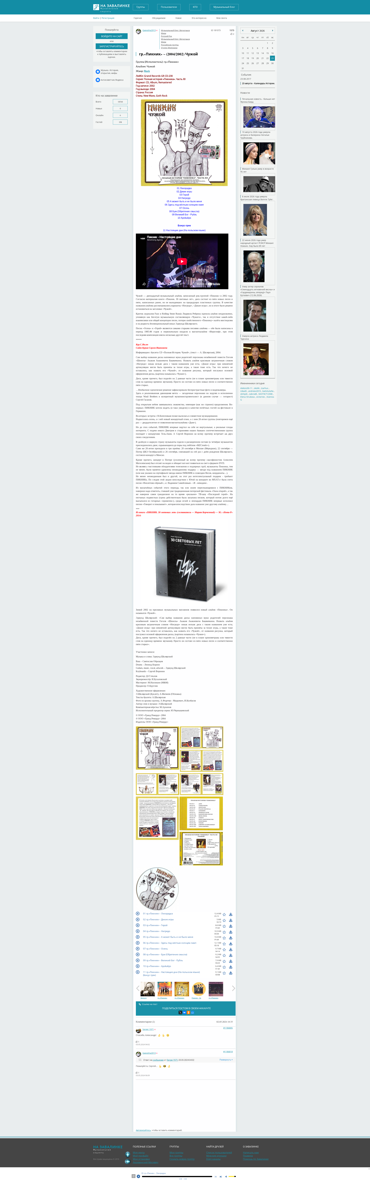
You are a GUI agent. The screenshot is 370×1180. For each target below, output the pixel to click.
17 (243, 58)
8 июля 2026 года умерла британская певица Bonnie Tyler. (256, 198)
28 (262, 63)
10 (243, 53)
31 (243, 68)
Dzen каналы (213, 1159)
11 (248, 53)
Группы (140, 7)
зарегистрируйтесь (111, 46)
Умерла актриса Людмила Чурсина (254, 337)
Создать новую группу (182, 1159)
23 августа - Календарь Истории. (258, 83)
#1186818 (228, 1051)
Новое (178, 17)
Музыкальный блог (224, 7)
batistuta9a (267, 391)
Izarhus (264, 388)
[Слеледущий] (243, 30)
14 (262, 53)
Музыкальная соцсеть (115, 7)
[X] (180, 1012)
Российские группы (170, 45)
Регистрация (108, 18)
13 (257, 53)
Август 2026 (258, 30)
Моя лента (221, 17)
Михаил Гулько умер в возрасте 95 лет (257, 170)
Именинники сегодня (252, 383)
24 (243, 63)
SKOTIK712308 (265, 394)
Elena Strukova (247, 396)
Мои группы (176, 1152)
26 (252, 63)
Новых (99, 108)
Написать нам (251, 1152)
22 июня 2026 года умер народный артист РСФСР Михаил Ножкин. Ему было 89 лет (256, 243)
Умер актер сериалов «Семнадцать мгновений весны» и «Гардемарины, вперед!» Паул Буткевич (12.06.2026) (257, 291)
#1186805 (228, 1028)
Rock (147, 71)
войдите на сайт (111, 36)
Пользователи (169, 7)
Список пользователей (219, 1152)
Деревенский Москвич (145, 1162)
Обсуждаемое (158, 17)
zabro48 (253, 394)
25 (248, 63)
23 (272, 58)
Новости (245, 92)
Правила (248, 1155)
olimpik (243, 394)
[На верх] (127, 1154)
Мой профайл (140, 1155)
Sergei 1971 (148, 1029)
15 (267, 53)
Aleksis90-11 (246, 388)
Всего (98, 101)
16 (272, 53)
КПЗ (195, 7)
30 (272, 63)
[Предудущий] (273, 30)
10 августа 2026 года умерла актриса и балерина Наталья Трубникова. (255, 135)
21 (262, 58)
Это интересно (199, 17)
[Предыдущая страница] (127, 1161)
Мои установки (141, 1159)
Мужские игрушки (216, 1155)
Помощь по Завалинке (256, 1159)
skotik (256, 388)
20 (257, 58)
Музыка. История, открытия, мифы (110, 71)
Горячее (138, 17)
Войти (96, 18)
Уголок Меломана (169, 47)
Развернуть (226, 1060)
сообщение (158, 1060)
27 (257, 63)
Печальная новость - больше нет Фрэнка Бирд (257, 100)
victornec (260, 396)
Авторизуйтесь (143, 1130)
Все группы (176, 1155)
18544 (120, 101)
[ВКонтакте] (184, 1012)
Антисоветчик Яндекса (112, 79)
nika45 (243, 391)
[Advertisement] (186, 1103)
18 (248, 58)
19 (252, 58)
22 (267, 58)
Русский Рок (166, 36)
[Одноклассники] (188, 1012)
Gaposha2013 (149, 30)
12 (252, 53)
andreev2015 (254, 391)
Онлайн (99, 115)
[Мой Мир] (192, 1012)
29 (267, 63)
